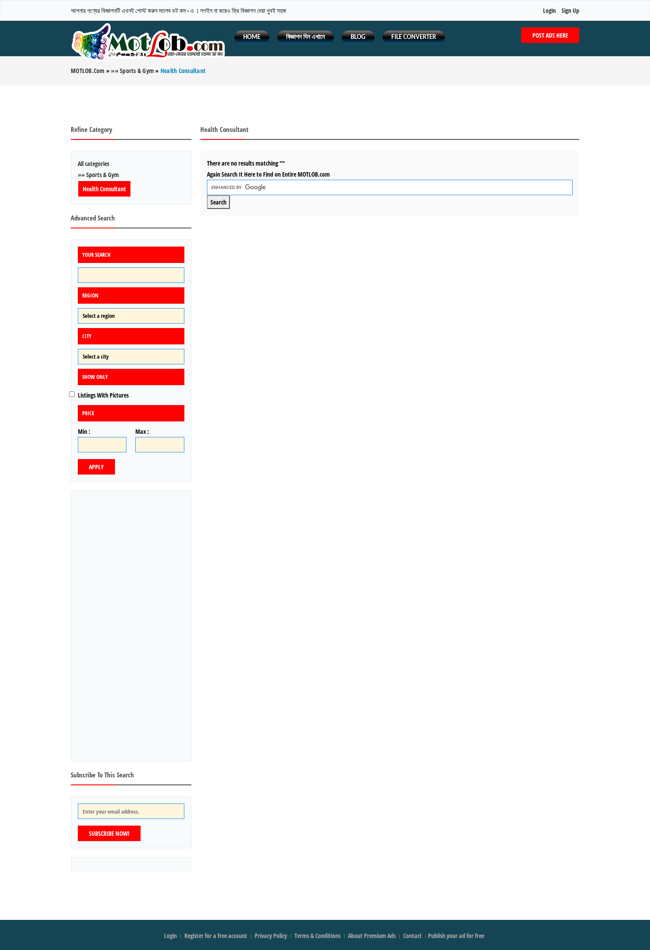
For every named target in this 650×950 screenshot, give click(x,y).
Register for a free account (216, 935)
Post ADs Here (550, 35)
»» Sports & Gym (98, 174)
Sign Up (570, 10)
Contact (413, 935)
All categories (93, 163)
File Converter (413, 37)
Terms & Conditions (317, 935)
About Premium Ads (372, 935)
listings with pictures (103, 395)
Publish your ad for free (457, 935)
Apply (96, 467)
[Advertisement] (325, 105)
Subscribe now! (109, 833)
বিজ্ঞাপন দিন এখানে (305, 37)
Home (251, 37)
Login (549, 10)
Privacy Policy (271, 935)
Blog (358, 37)
